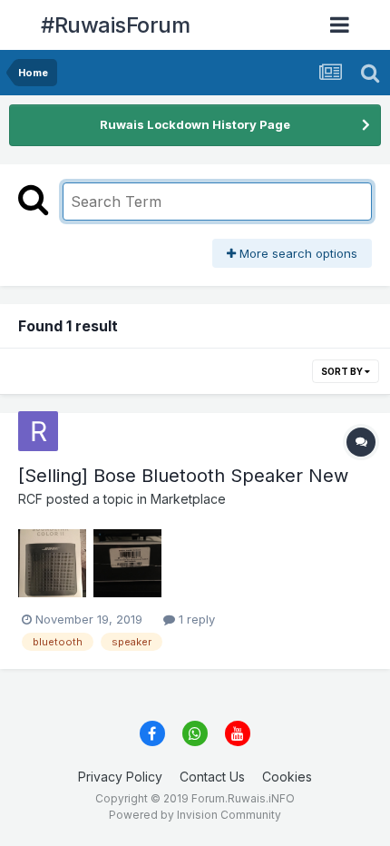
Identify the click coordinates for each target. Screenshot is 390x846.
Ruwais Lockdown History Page (195, 124)
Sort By (343, 371)
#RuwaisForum (115, 25)
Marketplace (188, 499)
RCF (30, 499)
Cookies (287, 776)
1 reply (195, 619)
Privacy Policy (120, 776)
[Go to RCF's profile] (38, 431)
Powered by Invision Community (195, 814)
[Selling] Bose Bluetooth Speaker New (183, 476)
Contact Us (212, 776)
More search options (296, 253)
